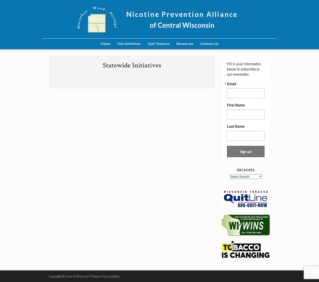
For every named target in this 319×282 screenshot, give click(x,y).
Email (231, 84)
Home (105, 43)
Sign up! (246, 151)
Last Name (236, 126)
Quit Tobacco (158, 43)
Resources (184, 43)
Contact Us (209, 43)
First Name (236, 105)
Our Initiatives (129, 43)
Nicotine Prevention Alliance (182, 14)
